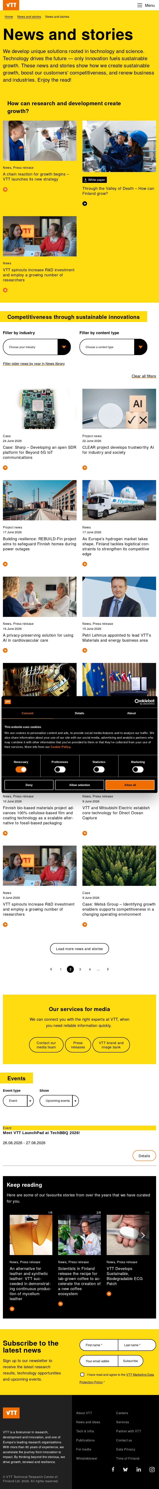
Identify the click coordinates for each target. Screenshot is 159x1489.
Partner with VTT (128, 1431)
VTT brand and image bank (111, 1045)
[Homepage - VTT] (11, 5)
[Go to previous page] (51, 969)
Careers (122, 1413)
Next (143, 1233)
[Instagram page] (152, 1470)
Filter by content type (99, 332)
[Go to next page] (107, 969)
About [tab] (131, 713)
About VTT (84, 1413)
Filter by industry (19, 332)
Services (122, 1422)
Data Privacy (125, 1449)
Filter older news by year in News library (34, 363)
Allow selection (79, 785)
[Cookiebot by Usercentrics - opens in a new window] (138, 702)
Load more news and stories (79, 948)
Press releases (78, 1045)
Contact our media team (46, 1045)
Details (144, 1155)
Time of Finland (127, 1458)
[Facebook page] (113, 1470)
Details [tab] (79, 713)
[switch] (60, 769)
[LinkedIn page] (139, 1470)
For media (83, 1449)
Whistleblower (86, 1458)
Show (44, 1091)
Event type (12, 1091)
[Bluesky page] (125, 1470)
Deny (29, 785)
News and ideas (88, 1422)
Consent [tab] (27, 713)
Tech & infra (85, 1431)
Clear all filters (144, 376)
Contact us (124, 1440)
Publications (85, 1440)
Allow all (130, 785)
